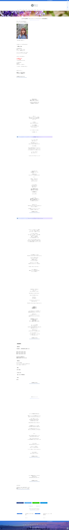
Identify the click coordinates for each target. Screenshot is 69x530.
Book (37, 9)
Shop (35, 9)
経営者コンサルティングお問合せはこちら (67, 5)
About (23, 9)
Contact (44, 9)
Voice (29, 9)
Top (17, 9)
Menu (26, 9)
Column (32, 9)
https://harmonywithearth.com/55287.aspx (22, 77)
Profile (20, 9)
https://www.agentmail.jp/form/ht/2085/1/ (23, 489)
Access (40, 9)
